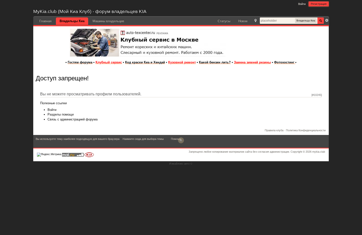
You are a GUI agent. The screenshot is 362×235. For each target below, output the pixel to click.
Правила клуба (274, 130)
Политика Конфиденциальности (306, 130)
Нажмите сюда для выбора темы (143, 138)
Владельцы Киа (72, 21)
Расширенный (327, 20)
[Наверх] (181, 140)
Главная (45, 21)
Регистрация (319, 3)
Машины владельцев (108, 21)
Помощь (176, 138)
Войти (302, 3)
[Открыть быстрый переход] (255, 21)
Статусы (224, 21)
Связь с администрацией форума (73, 119)
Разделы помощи (61, 114)
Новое (242, 21)
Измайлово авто (179, 163)
